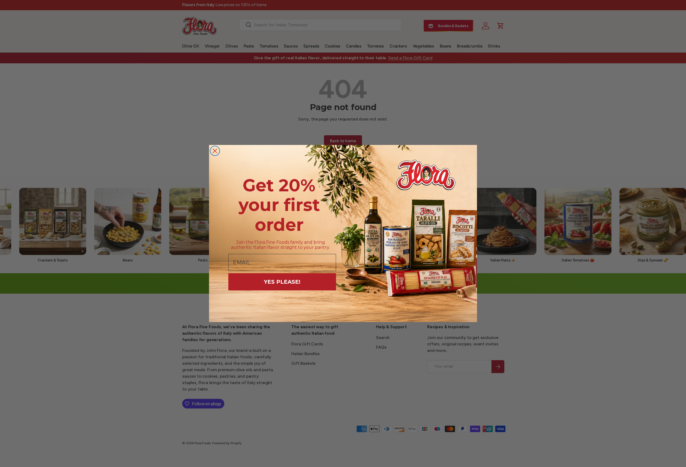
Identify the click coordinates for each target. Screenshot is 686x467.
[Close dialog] (215, 151)
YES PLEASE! (282, 282)
